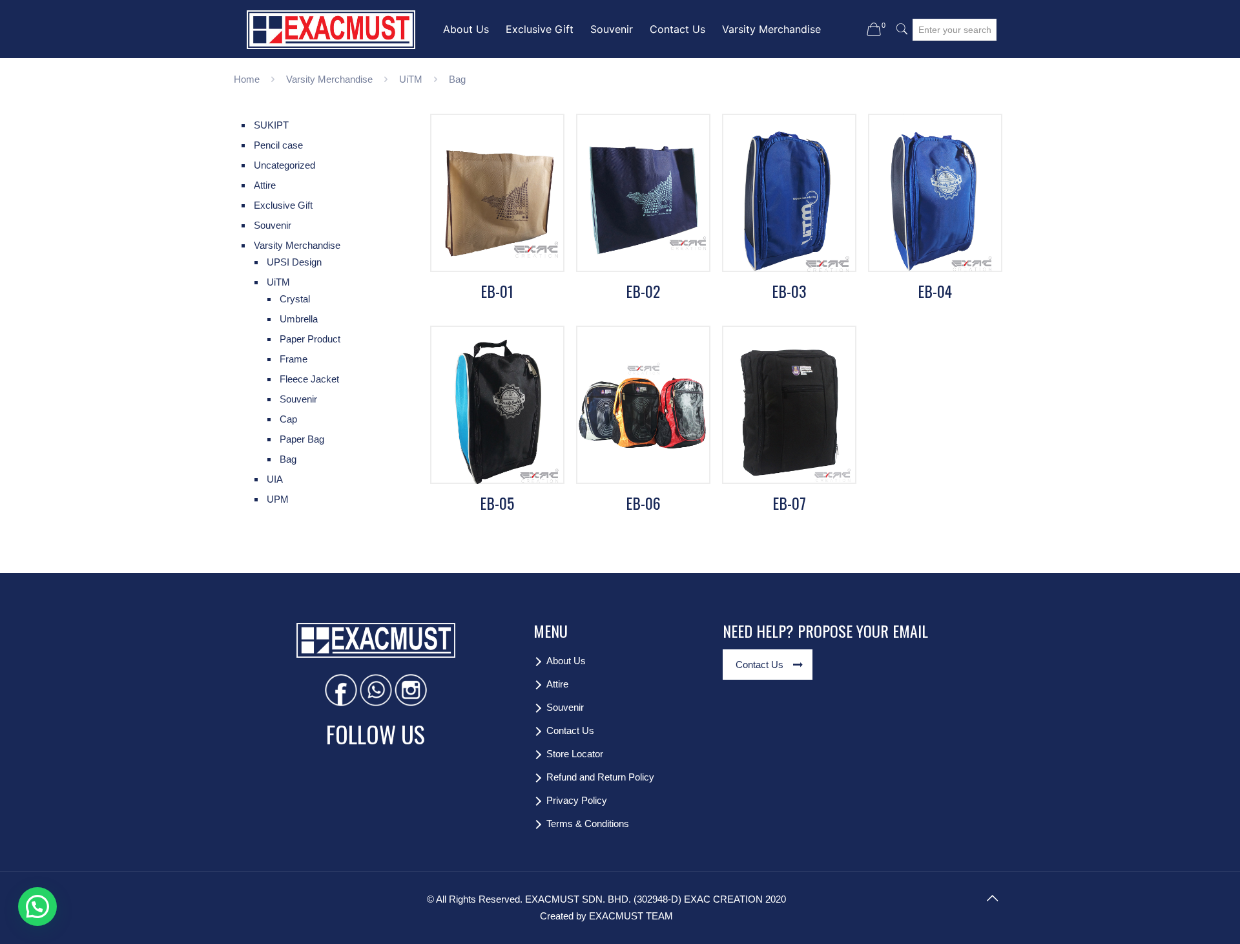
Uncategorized (284, 165)
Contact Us (570, 730)
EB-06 (643, 502)
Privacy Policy (576, 800)
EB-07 (789, 502)
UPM (278, 499)
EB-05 (497, 502)
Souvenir (272, 225)
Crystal (295, 298)
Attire (265, 185)
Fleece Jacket (309, 378)
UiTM (410, 79)
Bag (288, 459)
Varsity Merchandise (329, 79)
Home (247, 79)
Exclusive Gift (283, 205)
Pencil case (278, 145)
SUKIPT (271, 125)
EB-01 (496, 290)
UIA (275, 479)
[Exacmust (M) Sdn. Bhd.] (331, 29)
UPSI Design (294, 262)
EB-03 (789, 290)
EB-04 (935, 290)
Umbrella (299, 318)
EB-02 (643, 290)
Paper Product (310, 338)
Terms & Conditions (587, 823)
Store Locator (574, 753)
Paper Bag (302, 439)
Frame (293, 358)
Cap (288, 419)
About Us (566, 660)
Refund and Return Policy (600, 776)
